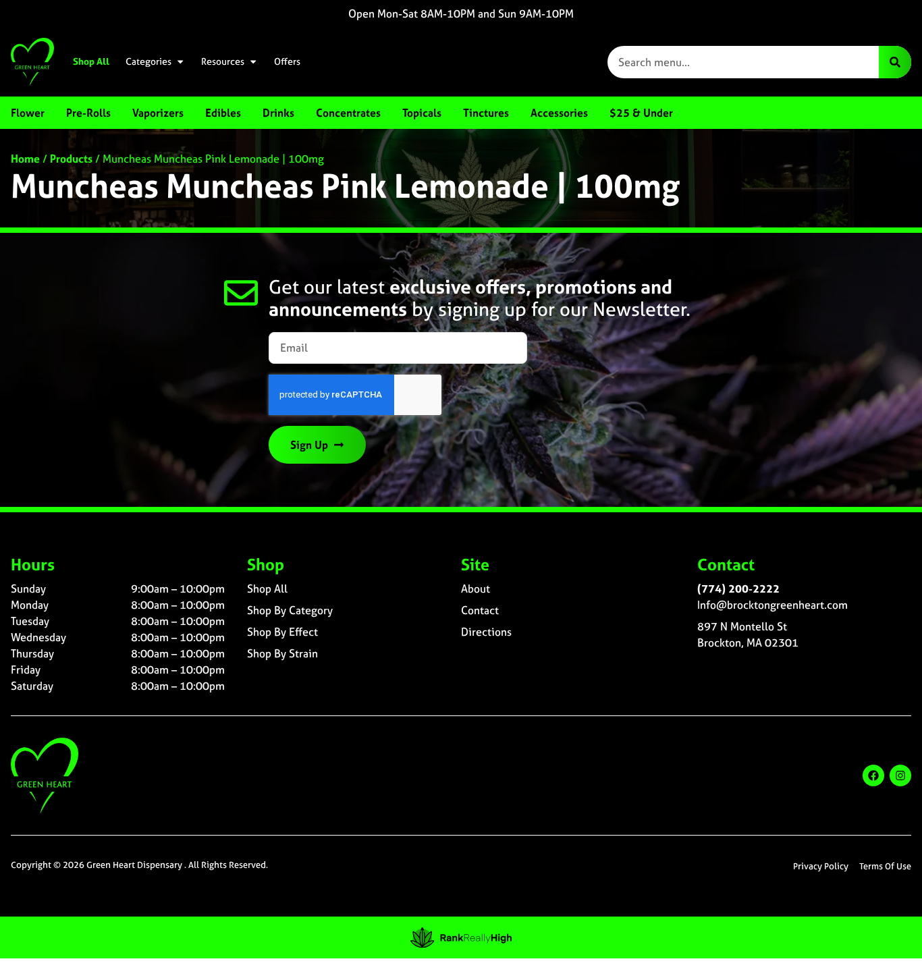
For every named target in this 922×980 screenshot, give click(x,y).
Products (71, 158)
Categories (148, 61)
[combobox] (743, 62)
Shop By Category (290, 610)
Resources (222, 61)
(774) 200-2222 (738, 588)
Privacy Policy (820, 866)
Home (25, 158)
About (475, 588)
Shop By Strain (282, 653)
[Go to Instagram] (900, 775)
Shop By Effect (282, 631)
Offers (287, 61)
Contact (480, 610)
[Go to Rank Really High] (461, 937)
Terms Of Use (885, 866)
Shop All (91, 61)
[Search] (895, 62)
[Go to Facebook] (873, 775)
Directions (486, 631)
